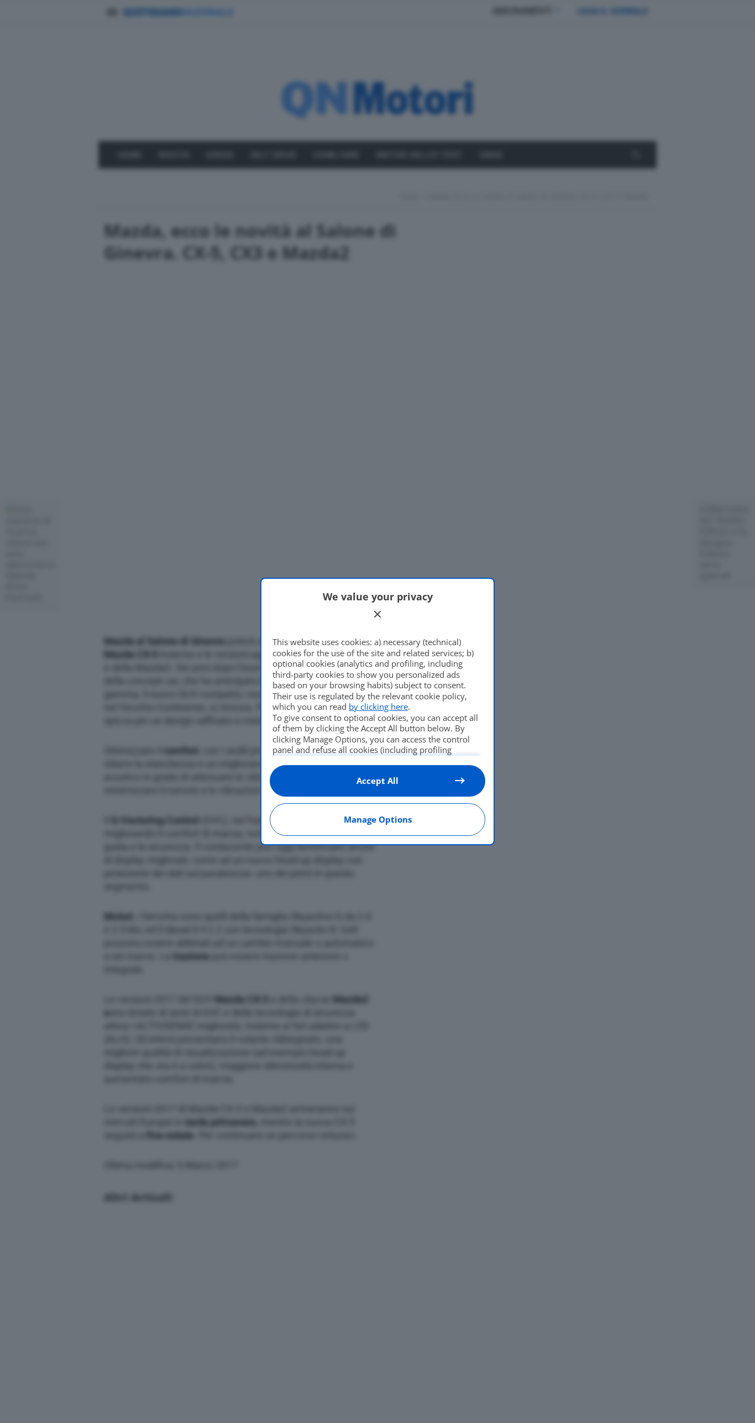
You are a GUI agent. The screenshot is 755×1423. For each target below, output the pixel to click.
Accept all (377, 780)
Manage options (378, 819)
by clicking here (378, 706)
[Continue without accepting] (377, 614)
